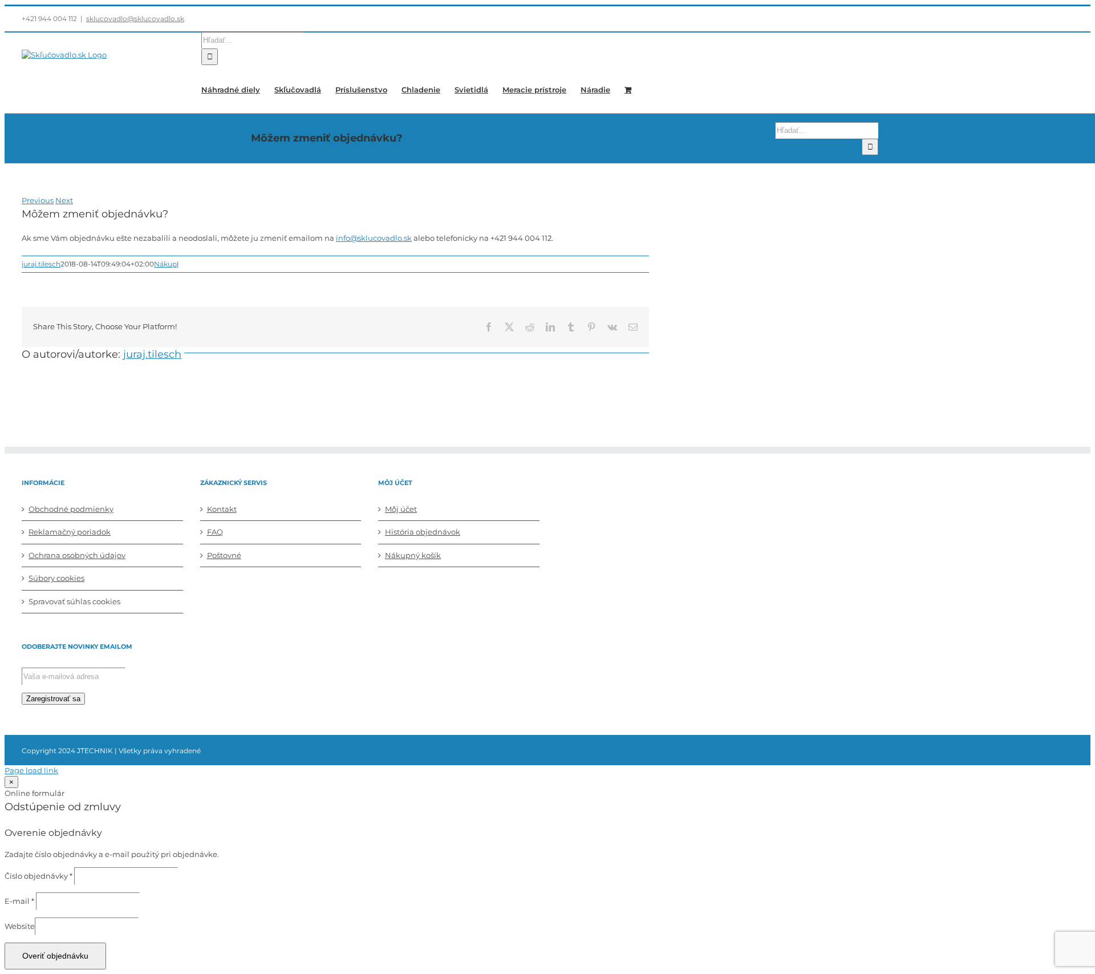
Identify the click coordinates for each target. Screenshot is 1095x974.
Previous (38, 200)
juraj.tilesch (41, 264)
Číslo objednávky (38, 875)
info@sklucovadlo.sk (374, 238)
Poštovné (224, 555)
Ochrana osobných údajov (77, 555)
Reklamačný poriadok (70, 531)
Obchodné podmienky (71, 509)
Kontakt (222, 509)
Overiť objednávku (55, 955)
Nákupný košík (413, 555)
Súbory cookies (56, 578)
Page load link (31, 770)
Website (20, 926)
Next (64, 200)
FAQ (215, 531)
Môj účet (401, 509)
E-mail (19, 901)
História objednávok (422, 531)
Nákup (165, 264)
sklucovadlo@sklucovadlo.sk (135, 18)
